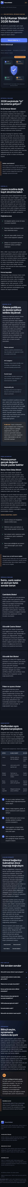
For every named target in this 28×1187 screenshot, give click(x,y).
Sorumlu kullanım (16, 948)
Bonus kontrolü (16, 944)
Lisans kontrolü (7, 944)
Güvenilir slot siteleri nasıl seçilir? (11, 1013)
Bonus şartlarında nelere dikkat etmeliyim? (10, 990)
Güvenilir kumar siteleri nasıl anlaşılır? (12, 972)
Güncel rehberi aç (14, 40)
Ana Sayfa (3, 7)
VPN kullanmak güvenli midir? (9, 1003)
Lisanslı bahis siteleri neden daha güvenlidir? (10, 978)
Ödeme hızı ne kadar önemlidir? (10, 984)
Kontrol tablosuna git (7, 44)
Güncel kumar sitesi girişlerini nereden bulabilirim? (10, 997)
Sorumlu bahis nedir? (7, 1008)
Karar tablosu (7, 948)
